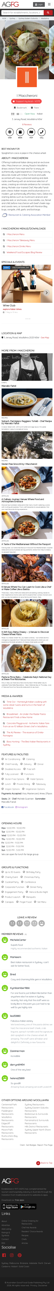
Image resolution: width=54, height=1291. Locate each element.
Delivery (27, 764)
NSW (4, 18)
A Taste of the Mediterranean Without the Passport (26, 544)
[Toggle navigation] (49, 4)
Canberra (6, 1266)
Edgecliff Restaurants (8, 1125)
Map (31, 132)
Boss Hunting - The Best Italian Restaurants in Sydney (26, 743)
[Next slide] (48, 50)
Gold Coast (24, 1266)
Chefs (24, 1239)
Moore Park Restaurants (8, 1131)
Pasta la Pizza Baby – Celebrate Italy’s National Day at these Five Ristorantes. (26, 678)
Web (10, 132)
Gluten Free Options (14, 779)
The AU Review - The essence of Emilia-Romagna (23, 734)
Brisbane (24, 1263)
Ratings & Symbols (6, 1234)
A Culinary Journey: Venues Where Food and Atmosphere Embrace (23, 500)
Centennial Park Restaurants (9, 1106)
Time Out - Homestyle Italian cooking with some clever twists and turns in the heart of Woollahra (25, 704)
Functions (29, 774)
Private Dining (23, 784)
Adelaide (33, 1263)
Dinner (40, 764)
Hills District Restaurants (36, 1126)
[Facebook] (5, 1255)
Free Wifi (31, 769)
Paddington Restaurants (8, 1112)
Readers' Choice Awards (32, 1231)
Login (40, 4)
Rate (36, 107)
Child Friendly (11, 764)
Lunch (8, 784)
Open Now (30, 113)
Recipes (25, 1235)
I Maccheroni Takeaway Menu (20, 240)
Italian (40, 113)
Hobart (14, 1266)
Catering (30, 759)
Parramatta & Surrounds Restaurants (37, 1122)
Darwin (47, 1263)
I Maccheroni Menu (15, 234)
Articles (25, 1243)
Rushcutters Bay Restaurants (10, 1137)
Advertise (6, 1225)
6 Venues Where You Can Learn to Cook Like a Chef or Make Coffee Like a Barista (26, 588)
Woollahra (45, 18)
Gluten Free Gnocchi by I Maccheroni (19, 464)
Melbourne (14, 1263)
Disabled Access (13, 769)
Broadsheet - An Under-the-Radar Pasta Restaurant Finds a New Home (24, 716)
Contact (5, 1239)
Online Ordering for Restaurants (30, 1222)
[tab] (24, 318)
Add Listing (6, 1229)
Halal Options (36, 779)
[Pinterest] (20, 1255)
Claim (22, 1145)
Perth (40, 1263)
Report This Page (44, 1145)
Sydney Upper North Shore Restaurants (38, 1131)
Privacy (33, 1285)
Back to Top (46, 1163)
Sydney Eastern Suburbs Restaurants (36, 1109)
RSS (3, 1243)
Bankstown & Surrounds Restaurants (36, 1115)
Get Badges (31, 1145)
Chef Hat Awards (29, 1227)
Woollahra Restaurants (8, 1119)
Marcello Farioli (9, 386)
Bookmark (21, 107)
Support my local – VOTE (28, 101)
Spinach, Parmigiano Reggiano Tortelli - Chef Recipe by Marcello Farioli (27, 422)
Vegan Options (12, 789)
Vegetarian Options (35, 789)
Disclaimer (42, 1285)
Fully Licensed (11, 774)
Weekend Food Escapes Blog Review (24, 252)
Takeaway (41, 784)
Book (20, 132)
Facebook (8, 807)
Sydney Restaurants (34, 1104)
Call (42, 132)
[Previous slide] (6, 50)
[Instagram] (12, 1255)
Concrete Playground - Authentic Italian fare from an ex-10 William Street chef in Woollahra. (26, 725)
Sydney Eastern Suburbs (28, 18)
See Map (45, 337)
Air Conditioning (12, 759)
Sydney (12, 18)
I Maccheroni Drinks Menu (18, 246)
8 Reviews (27, 124)
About (4, 1221)
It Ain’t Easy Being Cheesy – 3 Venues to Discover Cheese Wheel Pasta (25, 633)
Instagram (22, 807)
